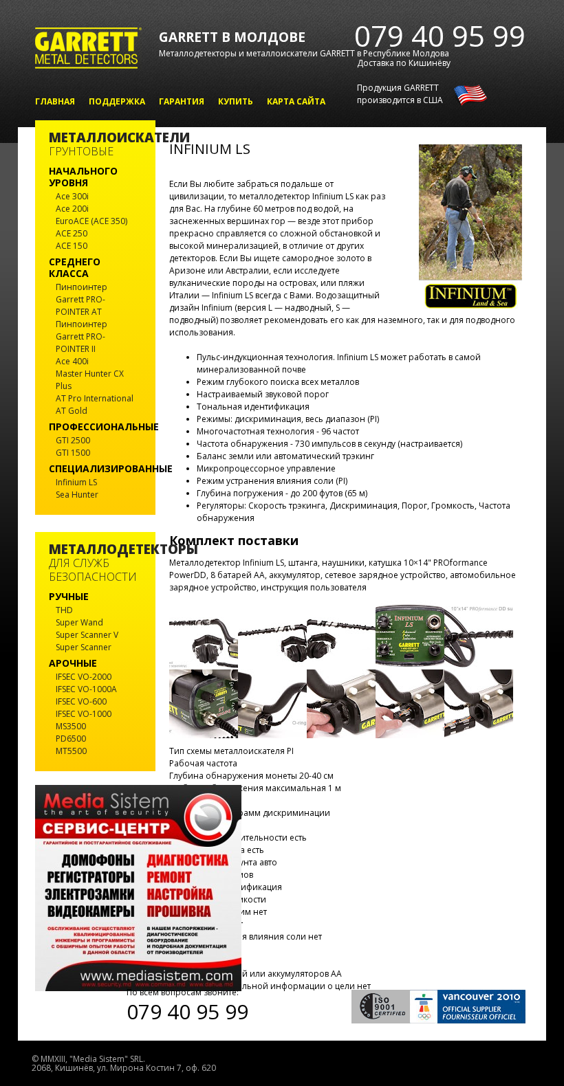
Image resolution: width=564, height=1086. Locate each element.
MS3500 (71, 726)
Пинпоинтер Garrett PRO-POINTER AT (81, 299)
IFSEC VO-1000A (86, 689)
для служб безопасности (95, 563)
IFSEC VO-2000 (83, 677)
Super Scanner (83, 647)
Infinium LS (76, 482)
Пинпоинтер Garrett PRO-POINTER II (81, 336)
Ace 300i (72, 196)
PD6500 (71, 738)
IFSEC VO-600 (81, 701)
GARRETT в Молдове (232, 37)
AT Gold (71, 411)
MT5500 (71, 751)
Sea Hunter (77, 494)
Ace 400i (72, 361)
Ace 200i (72, 208)
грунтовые (95, 145)
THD (64, 610)
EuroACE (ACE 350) (91, 221)
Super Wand (79, 622)
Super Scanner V (87, 635)
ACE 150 (71, 246)
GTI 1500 (73, 452)
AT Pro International (94, 398)
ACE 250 (71, 233)
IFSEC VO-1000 (83, 714)
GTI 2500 (73, 440)
